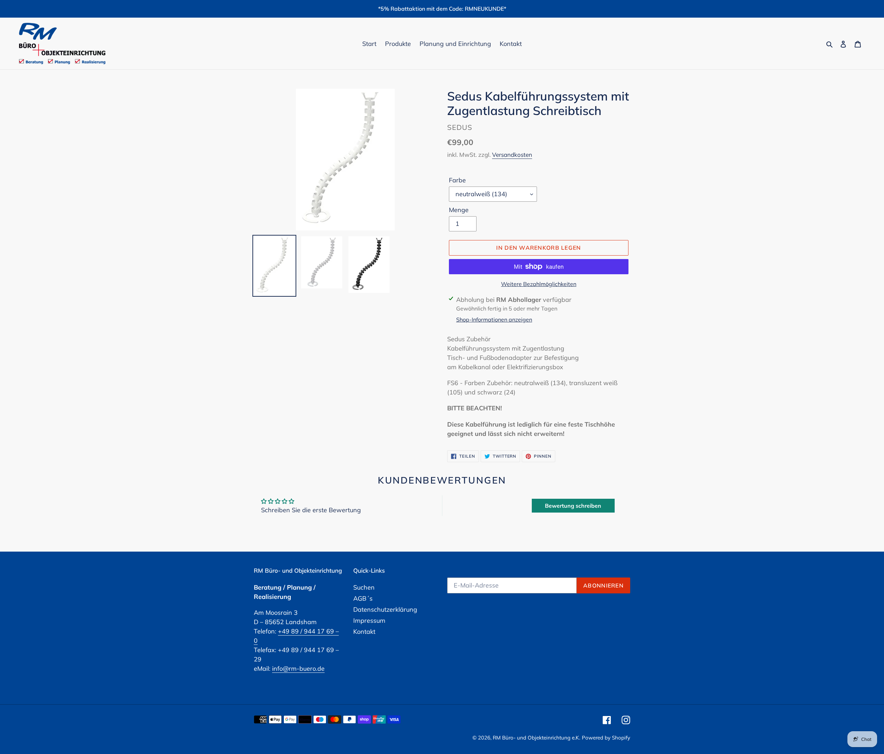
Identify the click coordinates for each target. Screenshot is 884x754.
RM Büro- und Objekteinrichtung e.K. (536, 737)
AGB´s (363, 598)
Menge (459, 210)
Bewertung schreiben (573, 505)
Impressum (369, 620)
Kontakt (364, 632)
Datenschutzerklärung (385, 609)
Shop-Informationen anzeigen (494, 319)
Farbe (457, 180)
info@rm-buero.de (298, 668)
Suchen (364, 587)
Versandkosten (512, 154)
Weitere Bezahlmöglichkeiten (538, 283)
